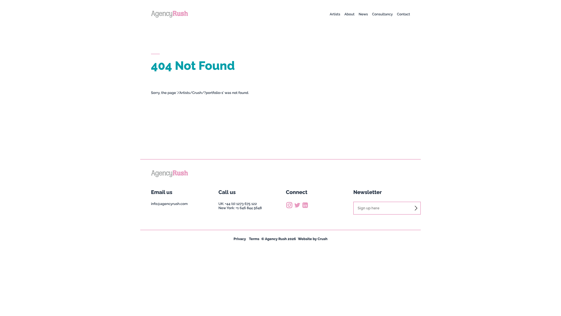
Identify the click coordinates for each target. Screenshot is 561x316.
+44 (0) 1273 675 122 (241, 204)
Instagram (289, 205)
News (363, 14)
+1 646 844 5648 (249, 208)
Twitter (297, 205)
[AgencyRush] (169, 14)
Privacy (240, 239)
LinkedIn (305, 205)
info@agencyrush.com (169, 204)
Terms (254, 239)
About (349, 14)
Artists (335, 14)
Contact (403, 14)
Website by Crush (312, 239)
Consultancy (382, 14)
